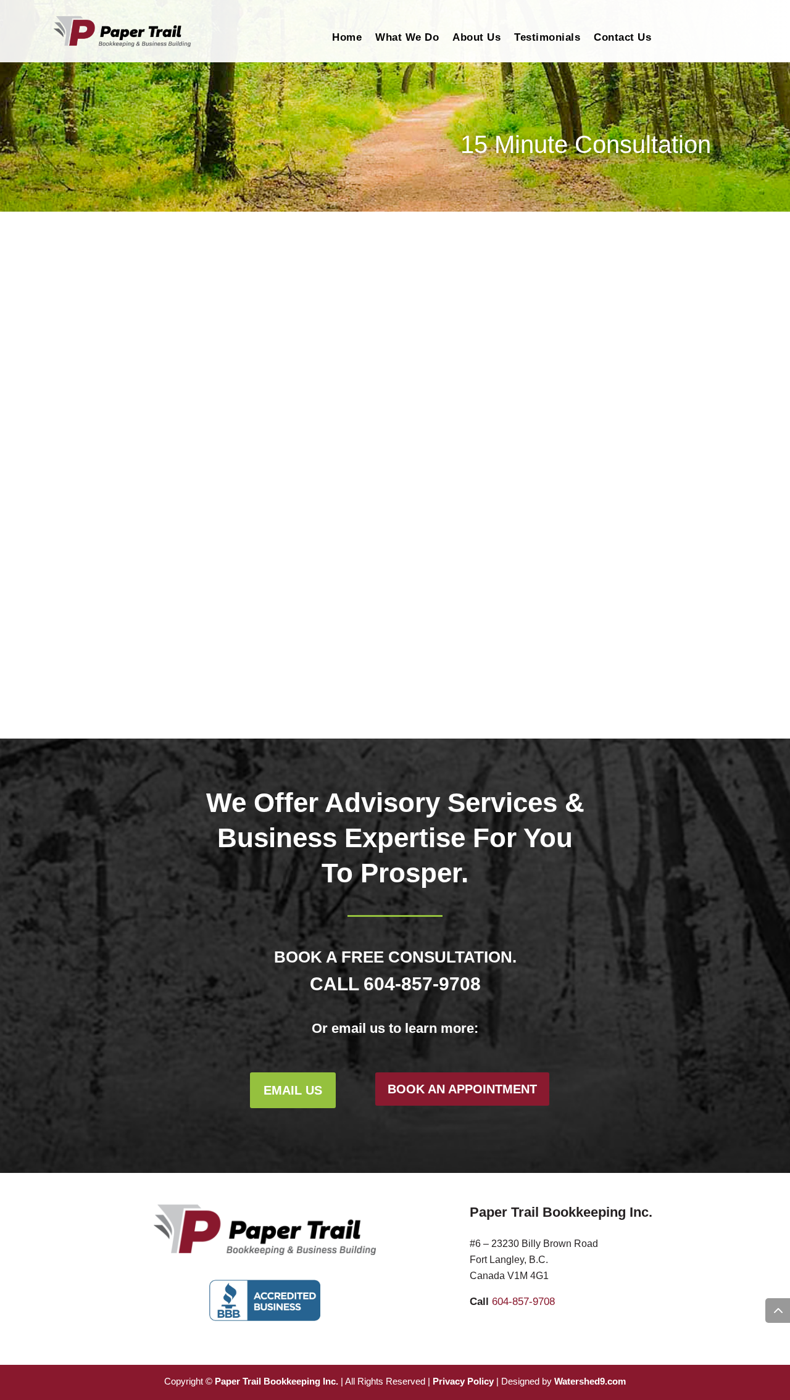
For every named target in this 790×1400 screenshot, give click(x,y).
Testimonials (547, 38)
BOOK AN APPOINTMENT (462, 1089)
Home (347, 38)
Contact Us (622, 38)
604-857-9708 (422, 984)
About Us (476, 38)
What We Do (407, 38)
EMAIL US (293, 1090)
